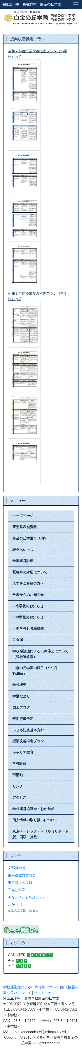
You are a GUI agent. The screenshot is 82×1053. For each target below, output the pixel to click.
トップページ (22, 516)
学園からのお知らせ (28, 594)
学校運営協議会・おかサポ (33, 809)
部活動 (17, 775)
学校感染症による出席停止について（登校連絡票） (40, 654)
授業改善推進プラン (28, 741)
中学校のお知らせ (29, 617)
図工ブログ (21, 707)
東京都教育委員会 (22, 875)
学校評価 (19, 763)
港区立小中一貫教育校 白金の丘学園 (31, 4)
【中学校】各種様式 (28, 628)
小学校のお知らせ (29, 606)
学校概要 (19, 685)
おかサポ (15, 904)
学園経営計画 (22, 561)
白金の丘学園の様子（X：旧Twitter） (34, 670)
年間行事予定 (22, 719)
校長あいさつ (22, 549)
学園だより (21, 696)
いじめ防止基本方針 (28, 730)
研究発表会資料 (24, 527)
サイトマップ (44, 993)
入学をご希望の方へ (28, 583)
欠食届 (17, 640)
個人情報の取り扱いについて (35, 820)
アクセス (19, 797)
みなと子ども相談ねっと (27, 897)
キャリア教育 (22, 752)
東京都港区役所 (20, 883)
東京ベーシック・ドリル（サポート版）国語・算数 (40, 834)
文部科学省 (16, 868)
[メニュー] (76, 4)
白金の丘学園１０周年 (29, 538)
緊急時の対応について (29, 572)
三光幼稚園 (16, 890)
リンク (17, 786)
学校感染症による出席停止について (31, 987)
